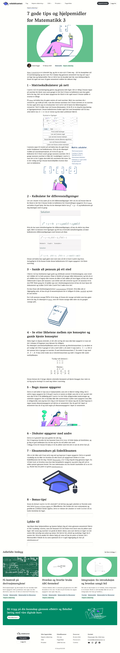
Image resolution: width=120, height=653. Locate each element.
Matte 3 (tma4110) (33, 72)
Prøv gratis (23, 638)
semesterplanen (61, 289)
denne (31, 100)
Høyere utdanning (32, 8)
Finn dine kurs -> (13, 617)
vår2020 (82, 291)
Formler (5, 595)
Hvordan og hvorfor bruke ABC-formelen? (57, 581)
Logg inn (113, 3)
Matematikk (58, 66)
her (28, 467)
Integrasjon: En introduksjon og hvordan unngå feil (97, 581)
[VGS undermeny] (51, 3)
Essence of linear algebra (43, 506)
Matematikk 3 (57, 460)
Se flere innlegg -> (110, 552)
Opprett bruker (103, 3)
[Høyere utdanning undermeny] (43, 3)
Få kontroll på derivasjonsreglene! (14, 581)
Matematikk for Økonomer (27, 595)
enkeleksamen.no (57, 467)
